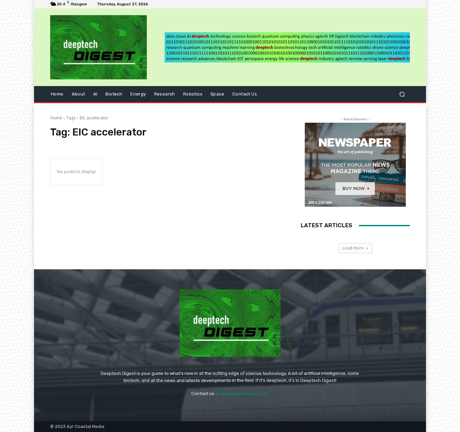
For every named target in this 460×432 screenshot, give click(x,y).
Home (56, 118)
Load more (353, 248)
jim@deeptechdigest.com (242, 393)
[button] (402, 94)
